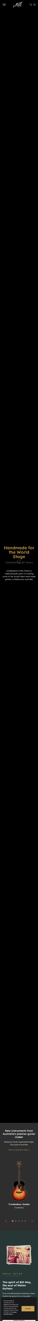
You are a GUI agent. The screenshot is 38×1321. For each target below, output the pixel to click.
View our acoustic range (18, 1150)
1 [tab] (13, 1221)
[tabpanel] (19, 561)
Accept (28, 1309)
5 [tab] (25, 1221)
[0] (34, 5)
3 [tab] (19, 1221)
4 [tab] (22, 1221)
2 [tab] (16, 1221)
